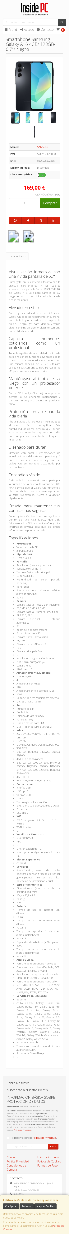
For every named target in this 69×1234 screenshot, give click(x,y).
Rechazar (27, 1206)
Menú (12, 29)
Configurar (11, 1206)
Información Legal (48, 1157)
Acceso (28, 29)
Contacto (47, 29)
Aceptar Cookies (45, 1206)
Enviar (53, 1146)
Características (17, 256)
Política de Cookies (49, 1161)
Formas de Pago (47, 1165)
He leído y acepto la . (34, 1137)
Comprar (50, 203)
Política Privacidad (18, 1161)
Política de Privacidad (22, 1130)
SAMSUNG (43, 147)
